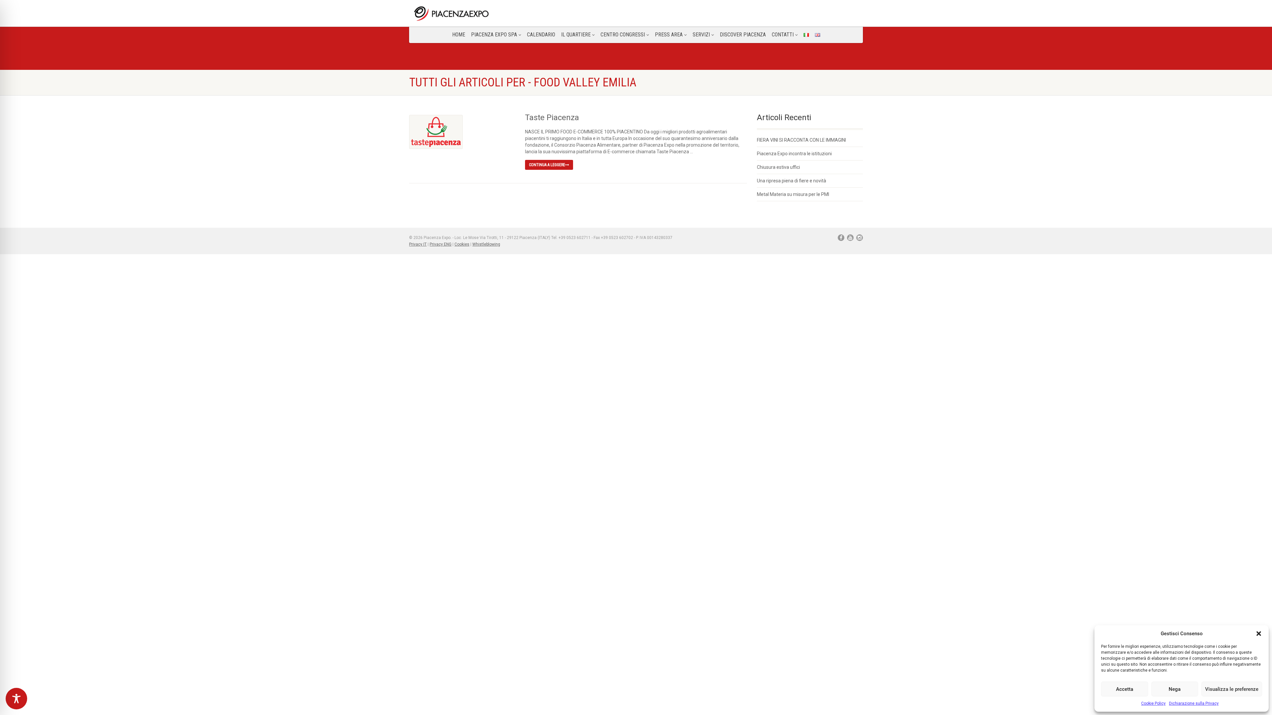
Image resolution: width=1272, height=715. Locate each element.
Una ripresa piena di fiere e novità (791, 180)
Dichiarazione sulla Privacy (1194, 703)
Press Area (669, 34)
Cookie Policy (1153, 703)
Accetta (1124, 689)
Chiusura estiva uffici (778, 167)
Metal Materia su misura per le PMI (793, 194)
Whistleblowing (486, 244)
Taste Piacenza (552, 117)
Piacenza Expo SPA (494, 34)
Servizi (701, 34)
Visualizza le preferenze (1231, 689)
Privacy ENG (440, 244)
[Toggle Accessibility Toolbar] (16, 698)
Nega (1175, 689)
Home (458, 34)
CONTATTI (783, 34)
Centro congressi (623, 34)
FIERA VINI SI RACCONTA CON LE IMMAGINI (801, 140)
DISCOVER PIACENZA (743, 34)
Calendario (541, 34)
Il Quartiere (576, 34)
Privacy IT (418, 244)
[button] (1258, 633)
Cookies (461, 244)
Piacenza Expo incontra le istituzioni (794, 153)
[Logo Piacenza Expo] (481, 13)
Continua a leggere (547, 165)
